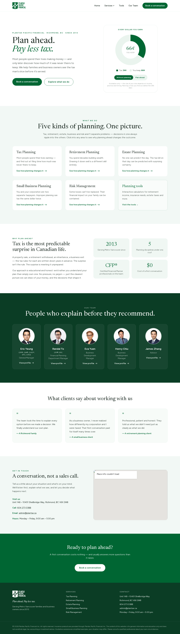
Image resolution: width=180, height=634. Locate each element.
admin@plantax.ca (27, 513)
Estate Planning (73, 604)
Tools (121, 5)
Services (108, 5)
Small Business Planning (76, 608)
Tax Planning (71, 596)
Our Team (133, 5)
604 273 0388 (24, 507)
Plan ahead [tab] (140, 77)
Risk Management (74, 612)
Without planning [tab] (124, 77)
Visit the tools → (130, 204)
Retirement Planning (75, 600)
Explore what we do (58, 81)
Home (97, 5)
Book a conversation (155, 5)
